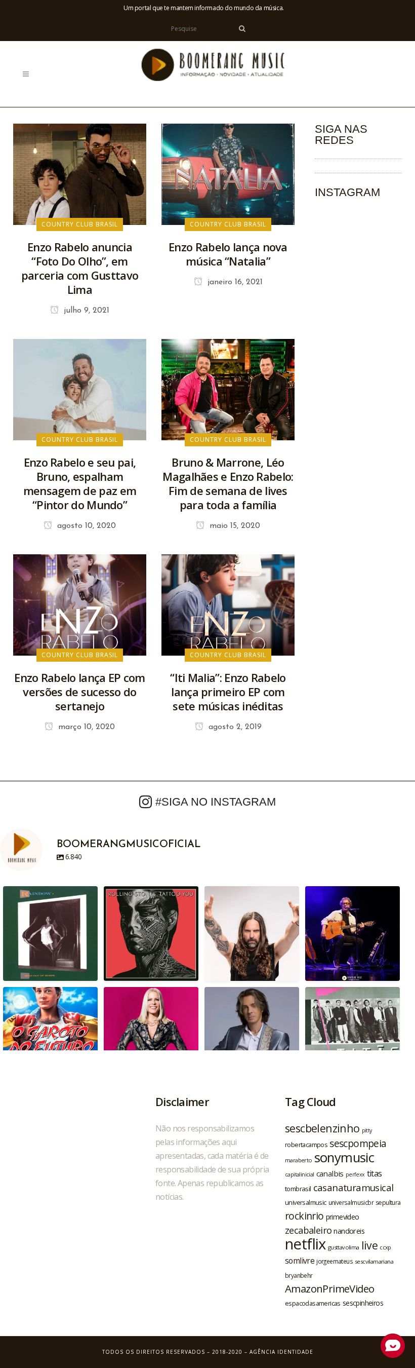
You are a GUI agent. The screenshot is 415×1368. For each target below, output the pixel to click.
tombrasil (298, 1188)
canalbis (330, 1173)
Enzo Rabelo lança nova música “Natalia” (228, 254)
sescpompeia (357, 1143)
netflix (305, 1244)
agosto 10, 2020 (85, 526)
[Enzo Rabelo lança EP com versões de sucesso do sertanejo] (79, 604)
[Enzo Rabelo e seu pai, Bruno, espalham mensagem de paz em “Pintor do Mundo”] (79, 388)
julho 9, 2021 (85, 311)
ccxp (385, 1247)
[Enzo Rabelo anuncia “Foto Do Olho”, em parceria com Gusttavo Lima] (79, 173)
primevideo (342, 1217)
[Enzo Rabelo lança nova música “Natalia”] (228, 173)
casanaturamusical (353, 1187)
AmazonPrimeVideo (329, 1288)
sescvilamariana (374, 1261)
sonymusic (344, 1157)
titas (374, 1173)
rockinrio (304, 1216)
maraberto (298, 1160)
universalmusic (305, 1202)
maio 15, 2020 (233, 526)
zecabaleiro (308, 1230)
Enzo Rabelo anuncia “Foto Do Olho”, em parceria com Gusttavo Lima (79, 268)
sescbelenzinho (322, 1128)
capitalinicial (299, 1174)
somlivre (299, 1260)
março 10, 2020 (85, 727)
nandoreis (349, 1231)
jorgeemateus (334, 1261)
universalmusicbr (351, 1202)
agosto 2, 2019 (234, 727)
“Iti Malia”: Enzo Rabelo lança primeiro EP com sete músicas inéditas (227, 691)
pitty (367, 1130)
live (369, 1245)
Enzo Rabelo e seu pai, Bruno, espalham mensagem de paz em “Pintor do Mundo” (79, 483)
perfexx (355, 1174)
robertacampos (306, 1144)
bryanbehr (299, 1275)
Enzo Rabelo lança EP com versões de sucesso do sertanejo (79, 691)
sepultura (388, 1202)
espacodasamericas (313, 1303)
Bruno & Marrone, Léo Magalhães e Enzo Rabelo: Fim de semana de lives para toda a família (227, 483)
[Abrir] (50, 933)
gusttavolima (343, 1247)
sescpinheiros (363, 1303)
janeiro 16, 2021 (234, 282)
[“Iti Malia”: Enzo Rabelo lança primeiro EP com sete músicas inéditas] (228, 604)
